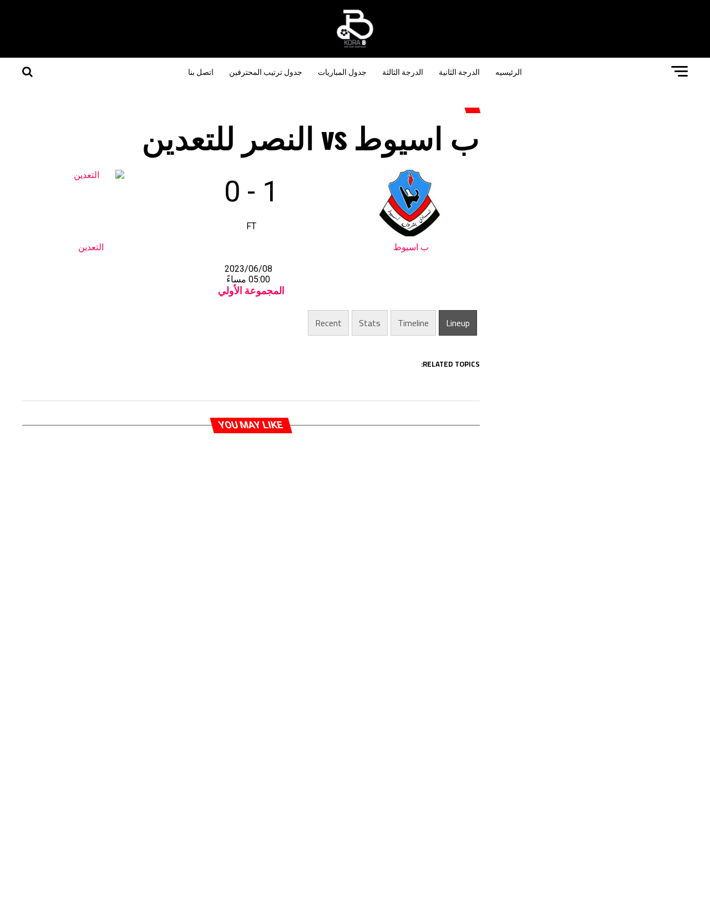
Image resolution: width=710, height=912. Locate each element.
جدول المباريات (342, 71)
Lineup (458, 323)
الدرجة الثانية (459, 71)
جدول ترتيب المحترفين (265, 71)
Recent (328, 323)
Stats (370, 323)
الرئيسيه (508, 71)
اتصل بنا (201, 71)
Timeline (413, 323)
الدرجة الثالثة (402, 71)
